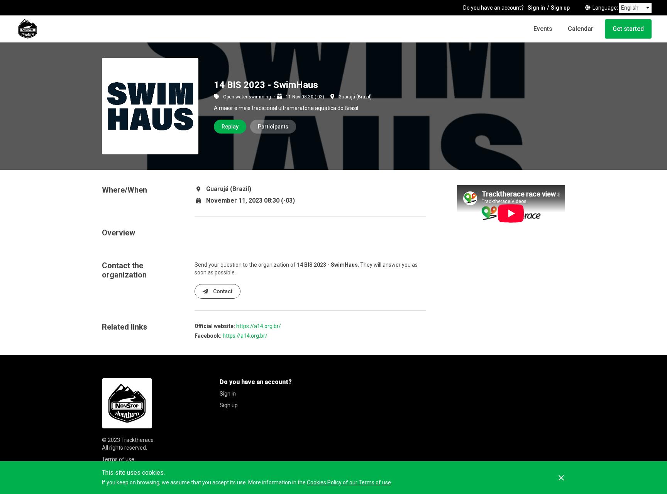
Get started (628, 28)
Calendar (580, 28)
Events (542, 28)
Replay (230, 127)
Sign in (536, 8)
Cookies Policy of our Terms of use (349, 482)
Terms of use (118, 459)
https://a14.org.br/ (258, 326)
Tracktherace (137, 440)
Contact (222, 291)
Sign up (560, 8)
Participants (273, 127)
